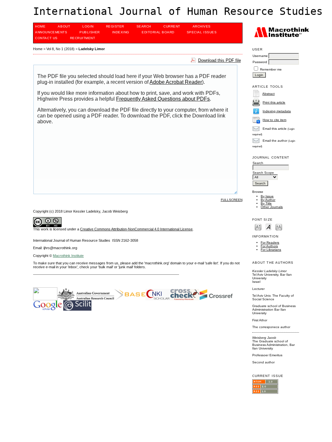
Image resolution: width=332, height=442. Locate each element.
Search (143, 26)
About (64, 26)
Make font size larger (279, 226)
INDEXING (120, 32)
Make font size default (268, 226)
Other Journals (272, 207)
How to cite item (274, 120)
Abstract (268, 93)
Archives (202, 26)
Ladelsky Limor (91, 49)
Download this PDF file (219, 60)
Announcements (51, 32)
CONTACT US (46, 38)
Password (260, 62)
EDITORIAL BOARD (158, 32)
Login (88, 26)
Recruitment (82, 38)
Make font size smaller (258, 226)
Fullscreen (232, 200)
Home (40, 26)
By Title (266, 203)
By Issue (267, 196)
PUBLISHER (89, 32)
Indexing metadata (277, 111)
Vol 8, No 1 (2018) (60, 49)
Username (260, 56)
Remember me (271, 69)
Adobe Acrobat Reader (175, 82)
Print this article (274, 102)
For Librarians (271, 249)
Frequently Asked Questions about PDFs (163, 99)
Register (115, 26)
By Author (268, 200)
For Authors (269, 246)
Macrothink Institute (68, 256)
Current (171, 26)
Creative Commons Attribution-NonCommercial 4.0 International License (136, 229)
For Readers (270, 242)
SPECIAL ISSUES (202, 32)
